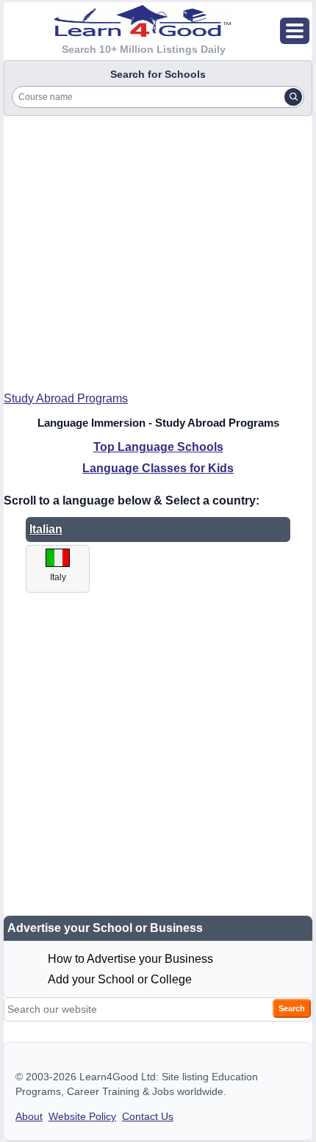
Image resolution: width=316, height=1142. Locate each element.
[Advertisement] (158, 248)
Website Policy (82, 1116)
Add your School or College (120, 979)
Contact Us (147, 1116)
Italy (58, 577)
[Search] (293, 97)
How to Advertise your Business (130, 959)
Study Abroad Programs (66, 398)
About (29, 1116)
